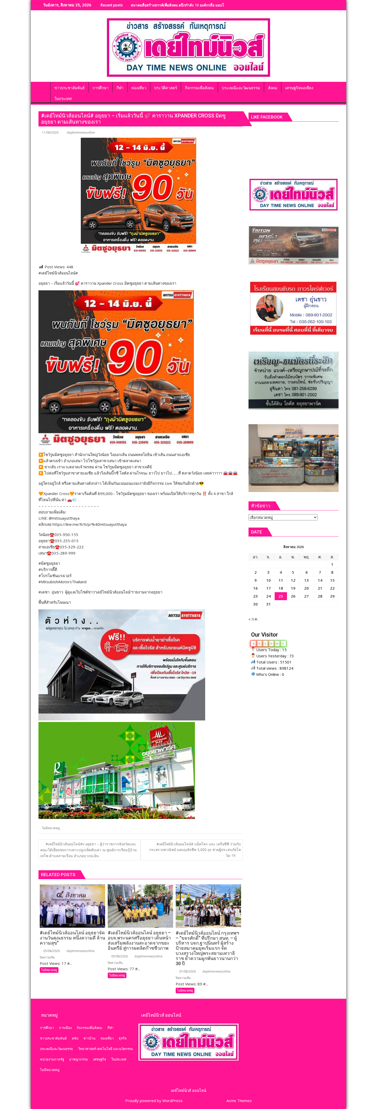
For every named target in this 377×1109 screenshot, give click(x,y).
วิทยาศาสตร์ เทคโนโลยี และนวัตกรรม (105, 1048)
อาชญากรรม (78, 1059)
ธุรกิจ (123, 1038)
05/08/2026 (51, 951)
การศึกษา (47, 1027)
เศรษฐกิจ (99, 1059)
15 (332, 580)
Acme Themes (239, 1100)
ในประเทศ (118, 1059)
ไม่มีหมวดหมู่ (51, 828)
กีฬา (110, 1027)
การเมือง (65, 1027)
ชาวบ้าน (89, 1038)
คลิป (75, 1038)
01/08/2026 (187, 971)
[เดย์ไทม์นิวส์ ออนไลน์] (43, 87)
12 (293, 580)
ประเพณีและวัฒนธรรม (56, 1048)
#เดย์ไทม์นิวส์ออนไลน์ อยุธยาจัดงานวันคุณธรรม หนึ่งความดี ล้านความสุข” (190, 5)
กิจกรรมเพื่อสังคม (89, 1027)
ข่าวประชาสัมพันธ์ (53, 1038)
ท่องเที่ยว (107, 1038)
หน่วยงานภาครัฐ (52, 1059)
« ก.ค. (253, 618)
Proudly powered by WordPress (154, 1100)
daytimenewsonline (81, 132)
